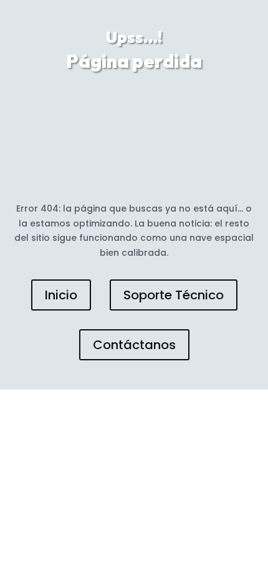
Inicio (61, 295)
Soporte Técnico (173, 295)
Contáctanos (134, 344)
